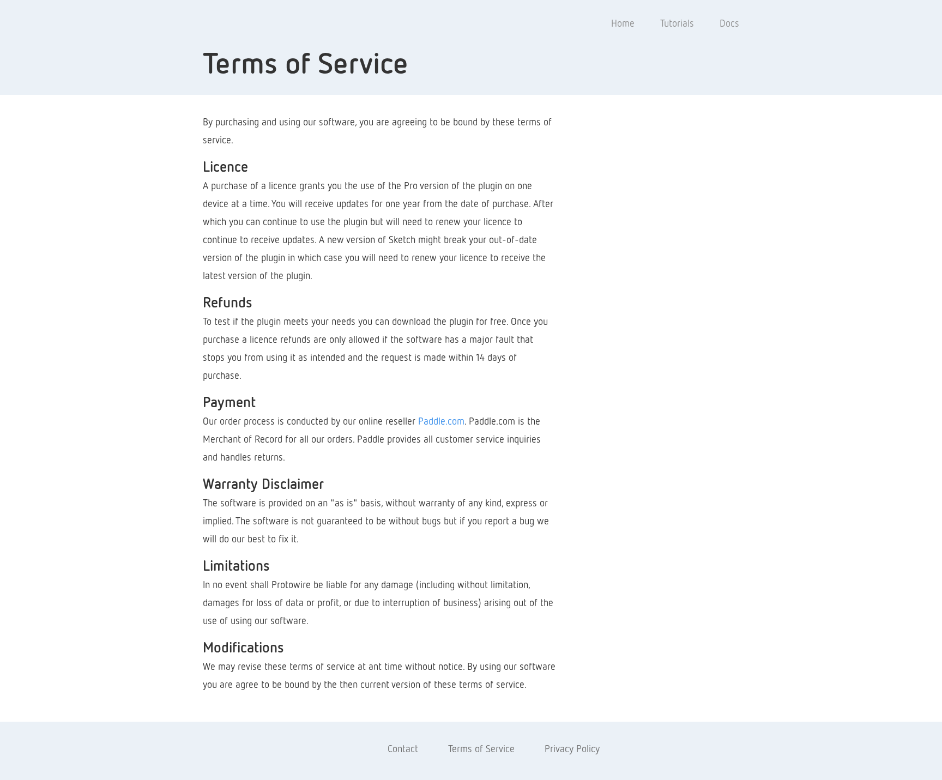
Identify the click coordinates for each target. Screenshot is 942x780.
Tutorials (677, 24)
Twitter (350, 749)
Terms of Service (481, 749)
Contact (403, 749)
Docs (729, 24)
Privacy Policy (572, 749)
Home (623, 24)
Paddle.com (441, 422)
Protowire (247, 24)
